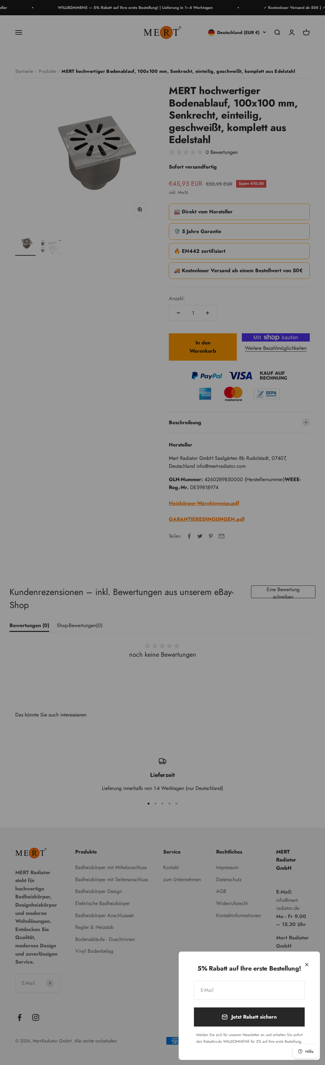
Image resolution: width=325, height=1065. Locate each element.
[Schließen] (307, 965)
